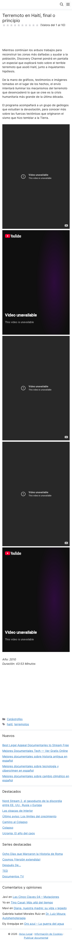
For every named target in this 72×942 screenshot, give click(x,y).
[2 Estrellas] (7, 25)
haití (10, 724)
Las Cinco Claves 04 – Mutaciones (36, 897)
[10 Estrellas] (37, 25)
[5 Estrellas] (18, 25)
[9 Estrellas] (33, 25)
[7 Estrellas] (26, 25)
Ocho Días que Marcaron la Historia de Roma (32, 854)
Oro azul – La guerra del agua (44, 923)
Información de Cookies (48, 934)
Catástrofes (15, 719)
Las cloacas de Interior (17, 810)
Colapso (7, 827)
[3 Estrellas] (11, 25)
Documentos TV (13, 876)
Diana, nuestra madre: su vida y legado (40, 908)
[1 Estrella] (4, 25)
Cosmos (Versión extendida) (21, 859)
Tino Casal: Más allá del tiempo (32, 902)
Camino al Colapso (14, 822)
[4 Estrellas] (15, 25)
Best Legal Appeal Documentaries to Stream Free (35, 745)
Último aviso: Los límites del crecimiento (29, 816)
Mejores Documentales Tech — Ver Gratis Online (35, 751)
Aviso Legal (25, 934)
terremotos (21, 724)
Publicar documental (36, 937)
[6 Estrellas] (22, 25)
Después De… (11, 865)
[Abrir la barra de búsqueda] (61, 4)
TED (5, 870)
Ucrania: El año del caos (18, 833)
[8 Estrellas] (29, 25)
